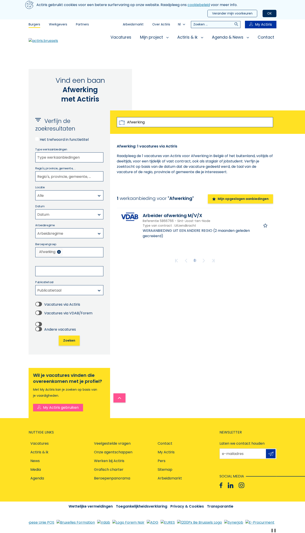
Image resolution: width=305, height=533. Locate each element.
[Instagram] (241, 485)
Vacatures (121, 37)
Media (35, 469)
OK (269, 13)
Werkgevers (58, 24)
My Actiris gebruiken (61, 407)
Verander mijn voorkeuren (232, 13)
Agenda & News (228, 37)
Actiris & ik (188, 37)
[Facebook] (220, 485)
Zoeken (69, 340)
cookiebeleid (199, 4)
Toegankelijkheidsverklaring (141, 506)
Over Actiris (161, 24)
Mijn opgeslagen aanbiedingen (243, 199)
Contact (266, 37)
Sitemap (165, 469)
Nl (179, 24)
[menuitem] (49, 252)
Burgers (34, 24)
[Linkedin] (230, 485)
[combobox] (69, 157)
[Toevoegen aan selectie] (265, 225)
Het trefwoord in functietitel (64, 139)
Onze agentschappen (113, 452)
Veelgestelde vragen (112, 443)
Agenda (37, 478)
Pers (161, 460)
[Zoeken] (237, 24)
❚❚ (273, 530)
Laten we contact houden (242, 443)
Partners (82, 24)
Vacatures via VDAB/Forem (68, 313)
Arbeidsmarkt (133, 24)
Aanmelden (271, 453)
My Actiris (263, 24)
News (35, 460)
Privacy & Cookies (187, 506)
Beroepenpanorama (112, 478)
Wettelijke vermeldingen (91, 506)
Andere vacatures (60, 329)
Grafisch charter (108, 469)
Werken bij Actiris (109, 460)
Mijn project (152, 37)
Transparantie (220, 506)
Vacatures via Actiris (62, 304)
